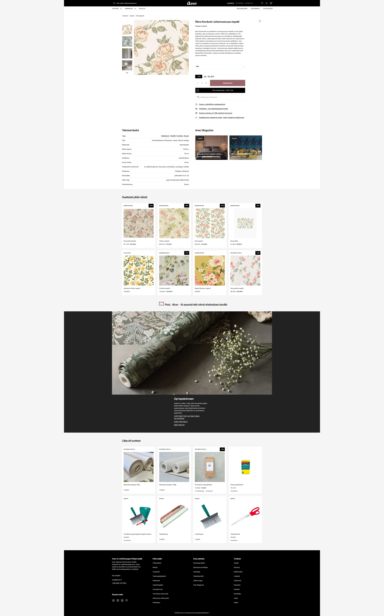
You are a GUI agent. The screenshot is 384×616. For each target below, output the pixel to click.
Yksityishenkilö (198, 576)
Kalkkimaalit (238, 572)
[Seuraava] (127, 72)
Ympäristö (156, 572)
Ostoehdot (156, 581)
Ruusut (186, 136)
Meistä (155, 567)
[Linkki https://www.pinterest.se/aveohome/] (126, 600)
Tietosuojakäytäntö (159, 576)
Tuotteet (115, 8)
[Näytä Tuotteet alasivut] (121, 8)
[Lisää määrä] (206, 83)
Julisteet (237, 576)
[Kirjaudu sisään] (266, 3)
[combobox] (225, 66)
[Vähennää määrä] (197, 83)
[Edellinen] (127, 22)
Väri (197, 66)
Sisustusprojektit (199, 563)
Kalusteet (237, 585)
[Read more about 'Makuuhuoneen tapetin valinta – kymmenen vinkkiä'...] (211, 147)
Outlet (236, 603)
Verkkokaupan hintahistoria (208, 97)
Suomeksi (230, 3)
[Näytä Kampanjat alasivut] (135, 8)
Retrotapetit (140, 16)
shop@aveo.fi (117, 580)
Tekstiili (173, 136)
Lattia (236, 598)
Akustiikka (237, 594)
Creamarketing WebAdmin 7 (200, 613)
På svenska (240, 3)
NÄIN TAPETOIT (179, 425)
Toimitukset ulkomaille (160, 594)
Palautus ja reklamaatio (161, 598)
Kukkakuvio (165, 136)
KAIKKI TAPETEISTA (180, 422)
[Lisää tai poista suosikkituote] (260, 21)
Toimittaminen (158, 589)
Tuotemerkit (255, 8)
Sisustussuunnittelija (200, 567)
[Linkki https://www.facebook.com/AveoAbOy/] (113, 600)
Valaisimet (237, 581)
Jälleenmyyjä (197, 581)
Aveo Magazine (242, 8)
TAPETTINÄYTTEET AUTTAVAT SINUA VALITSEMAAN (187, 417)
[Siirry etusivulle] (192, 3)
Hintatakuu (156, 603)
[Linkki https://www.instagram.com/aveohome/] (118, 600)
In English (249, 3)
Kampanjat (129, 8)
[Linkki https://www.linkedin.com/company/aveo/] (122, 600)
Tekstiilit (237, 589)
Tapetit (132, 16)
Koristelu (179, 136)
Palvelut (142, 8)
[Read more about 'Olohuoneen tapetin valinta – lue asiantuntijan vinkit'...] (245, 147)
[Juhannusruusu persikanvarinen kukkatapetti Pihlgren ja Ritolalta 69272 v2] (161, 47)
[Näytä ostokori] (271, 3)
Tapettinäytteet (158, 585)
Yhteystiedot (268, 8)
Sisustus (237, 567)
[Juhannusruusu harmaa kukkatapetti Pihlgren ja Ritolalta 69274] (127, 41)
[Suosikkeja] (262, 3)
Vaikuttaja (196, 572)
